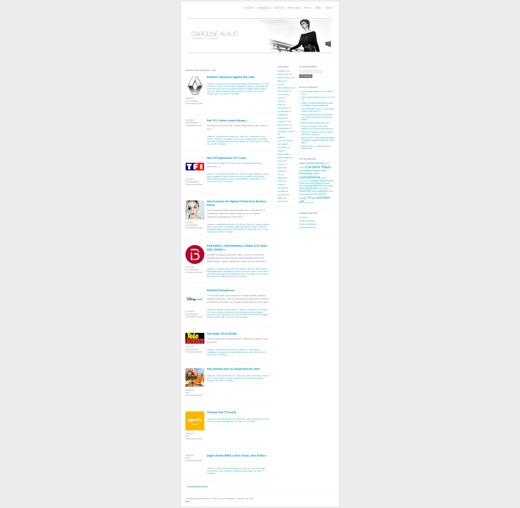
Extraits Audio (294, 8)
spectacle (233, 276)
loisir (248, 274)
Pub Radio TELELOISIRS (222, 333)
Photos (308, 8)
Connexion (303, 217)
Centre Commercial (242, 271)
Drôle (244, 378)
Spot (247, 141)
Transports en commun (255, 91)
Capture (220, 86)
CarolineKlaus (229, 227)
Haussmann (211, 315)
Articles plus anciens (196, 487)
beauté (219, 271)
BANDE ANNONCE (316, 163)
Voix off (226, 94)
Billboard (281, 81)
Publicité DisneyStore (220, 290)
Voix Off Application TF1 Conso (226, 158)
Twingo (210, 94)
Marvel (224, 315)
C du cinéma (282, 94)
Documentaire (282, 108)
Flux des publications (307, 221)
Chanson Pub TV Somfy (221, 412)
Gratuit (261, 176)
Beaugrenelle (211, 271)
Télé (251, 141)
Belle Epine (252, 310)
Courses (231, 176)
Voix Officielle (308, 202)
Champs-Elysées (217, 312)
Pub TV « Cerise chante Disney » (227, 120)
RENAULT (218, 91)
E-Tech (209, 89)
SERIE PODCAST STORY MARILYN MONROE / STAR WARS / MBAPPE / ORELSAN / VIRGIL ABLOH (317, 140)
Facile (255, 176)
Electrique (216, 89)
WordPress (206, 499)
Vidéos (318, 8)
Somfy (239, 421)
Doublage (281, 115)
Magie (253, 274)
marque (265, 274)
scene (330, 191)
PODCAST (281, 164)
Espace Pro (279, 8)
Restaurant (225, 276)
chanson (210, 139)
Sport (316, 194)
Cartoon (280, 98)
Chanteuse (218, 139)
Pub (261, 84)
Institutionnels (282, 128)
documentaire (304, 181)
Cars (208, 312)
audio (248, 376)
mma (254, 471)
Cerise (262, 137)
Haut (187, 501)
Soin (245, 229)
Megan (250, 89)
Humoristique (258, 378)
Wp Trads (249, 499)
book (327, 163)
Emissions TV (282, 121)
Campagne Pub (228, 271)
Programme (221, 352)
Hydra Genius (245, 227)
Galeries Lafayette (256, 312)
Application (257, 174)
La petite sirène (250, 139)
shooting (302, 194)
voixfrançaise (212, 232)
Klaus (319, 183)
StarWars (216, 317)
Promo (234, 315)
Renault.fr (226, 91)
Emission (280, 118)
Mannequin (211, 229)
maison (258, 274)
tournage (303, 198)
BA (306, 163)
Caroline (302, 168)
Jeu (315, 183)
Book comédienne (284, 88)
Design (222, 274)
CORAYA (224, 176)
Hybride (233, 89)
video (313, 198)
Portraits (280, 171)
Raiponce (228, 141)
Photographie (323, 188)
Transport (241, 91)
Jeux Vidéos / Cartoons (286, 132)
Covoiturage (259, 86)
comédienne (240, 86)
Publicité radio (242, 352)
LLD (246, 89)
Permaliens (235, 94)
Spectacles (281, 188)
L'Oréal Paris (261, 227)
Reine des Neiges (239, 141)
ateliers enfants (261, 269)
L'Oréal (253, 227)
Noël (213, 276)
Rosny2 (209, 317)
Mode (209, 276)
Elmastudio (230, 499)
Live (258, 139)
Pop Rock (281, 168)
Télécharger (254, 179)
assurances (255, 468)
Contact (329, 8)
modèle (219, 229)
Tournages (281, 191)
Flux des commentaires (308, 224)
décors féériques (213, 274)
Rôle (326, 191)
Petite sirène (216, 141)
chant (209, 378)
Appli (250, 174)
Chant (218, 376)
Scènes (280, 181)
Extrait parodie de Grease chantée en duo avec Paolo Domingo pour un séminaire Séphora (317, 117)
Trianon (257, 141)
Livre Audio (281, 144)
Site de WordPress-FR (307, 227)
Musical (302, 186)
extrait (249, 378)
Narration (318, 185)
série (320, 194)
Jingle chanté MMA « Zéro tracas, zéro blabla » (237, 455)
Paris (209, 141)
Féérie (234, 274)
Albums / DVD (282, 74)
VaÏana (266, 141)
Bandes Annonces (284, 78)
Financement (225, 89)
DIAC (266, 86)
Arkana (213, 86)
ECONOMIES (248, 176)
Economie (239, 176)
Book (279, 84)
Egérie (237, 227)
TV (262, 141)
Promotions (242, 315)
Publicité (242, 224)
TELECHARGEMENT (242, 179)
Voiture (216, 94)
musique (264, 139)
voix (221, 94)
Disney (241, 139)
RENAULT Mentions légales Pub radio (231, 77)
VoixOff (213, 144)
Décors (266, 271)
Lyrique (280, 151)
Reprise (233, 91)
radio (213, 91)
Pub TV (233, 421)
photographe (311, 188)
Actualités (248, 8)
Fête (238, 274)
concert (235, 139)
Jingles (235, 468)
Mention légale (240, 84)
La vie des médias (284, 141)
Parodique (211, 381)
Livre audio (325, 183)
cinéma (253, 271)
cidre (222, 378)
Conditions (250, 86)
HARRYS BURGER (213, 179)
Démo (279, 105)
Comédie (228, 378)
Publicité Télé (238, 229)
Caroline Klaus (264, 8)
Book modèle (282, 91)
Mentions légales (253, 84)
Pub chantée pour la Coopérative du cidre (233, 368)
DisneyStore (244, 312)
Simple (231, 179)
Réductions (224, 179)
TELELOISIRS (258, 352)
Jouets (242, 274)
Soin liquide (252, 229)
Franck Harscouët (306, 183)
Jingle (228, 421)
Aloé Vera (259, 224)
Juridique (240, 89)
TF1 (260, 179)
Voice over (281, 201)
